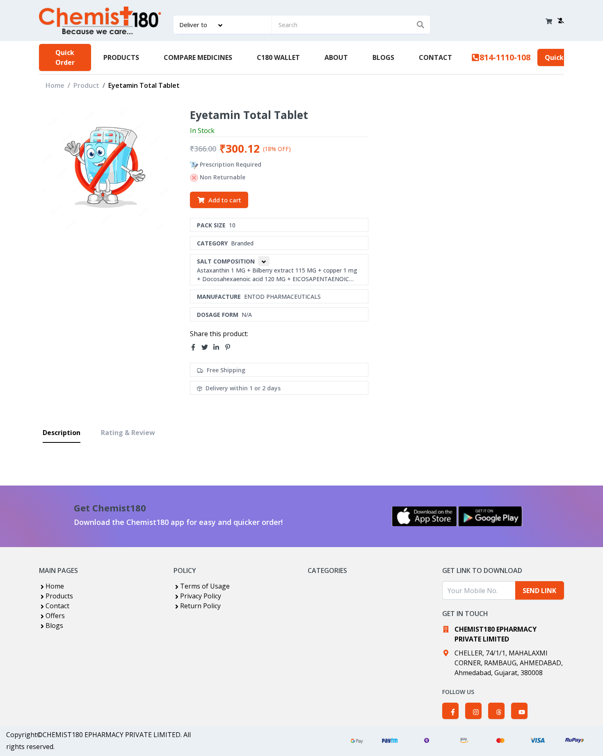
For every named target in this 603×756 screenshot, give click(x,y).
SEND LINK (539, 590)
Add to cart (224, 200)
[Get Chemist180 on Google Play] (490, 516)
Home (55, 85)
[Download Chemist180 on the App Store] (424, 516)
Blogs (54, 625)
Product (86, 85)
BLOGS (383, 57)
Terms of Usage (205, 586)
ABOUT (336, 57)
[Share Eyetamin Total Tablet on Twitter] (207, 347)
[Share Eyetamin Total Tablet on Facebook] (195, 347)
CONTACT (435, 57)
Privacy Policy (200, 595)
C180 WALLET (278, 57)
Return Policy (200, 605)
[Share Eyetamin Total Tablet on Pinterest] (230, 347)
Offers (55, 615)
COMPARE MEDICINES (198, 57)
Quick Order (65, 57)
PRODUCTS (121, 57)
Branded (242, 243)
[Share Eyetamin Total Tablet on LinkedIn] (218, 347)
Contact (57, 605)
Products (59, 595)
